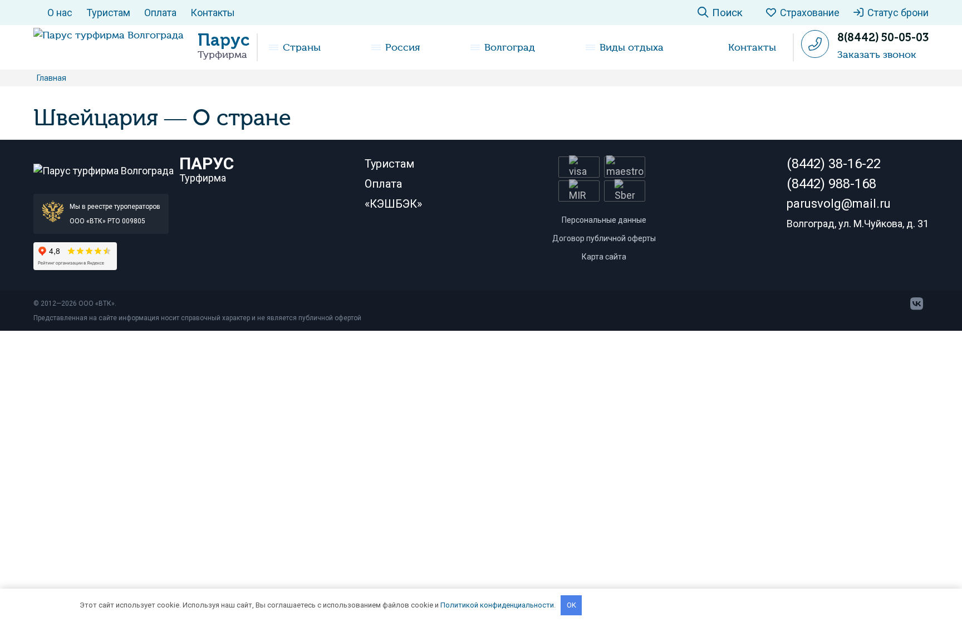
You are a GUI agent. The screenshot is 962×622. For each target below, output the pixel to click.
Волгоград (509, 47)
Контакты (212, 12)
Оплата (160, 12)
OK (571, 605)
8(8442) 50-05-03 (883, 37)
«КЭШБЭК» (393, 203)
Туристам (108, 12)
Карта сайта (604, 256)
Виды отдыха (632, 47)
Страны (302, 47)
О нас (59, 12)
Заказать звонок (876, 54)
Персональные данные (604, 220)
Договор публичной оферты (604, 238)
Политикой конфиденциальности (497, 605)
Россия (402, 47)
